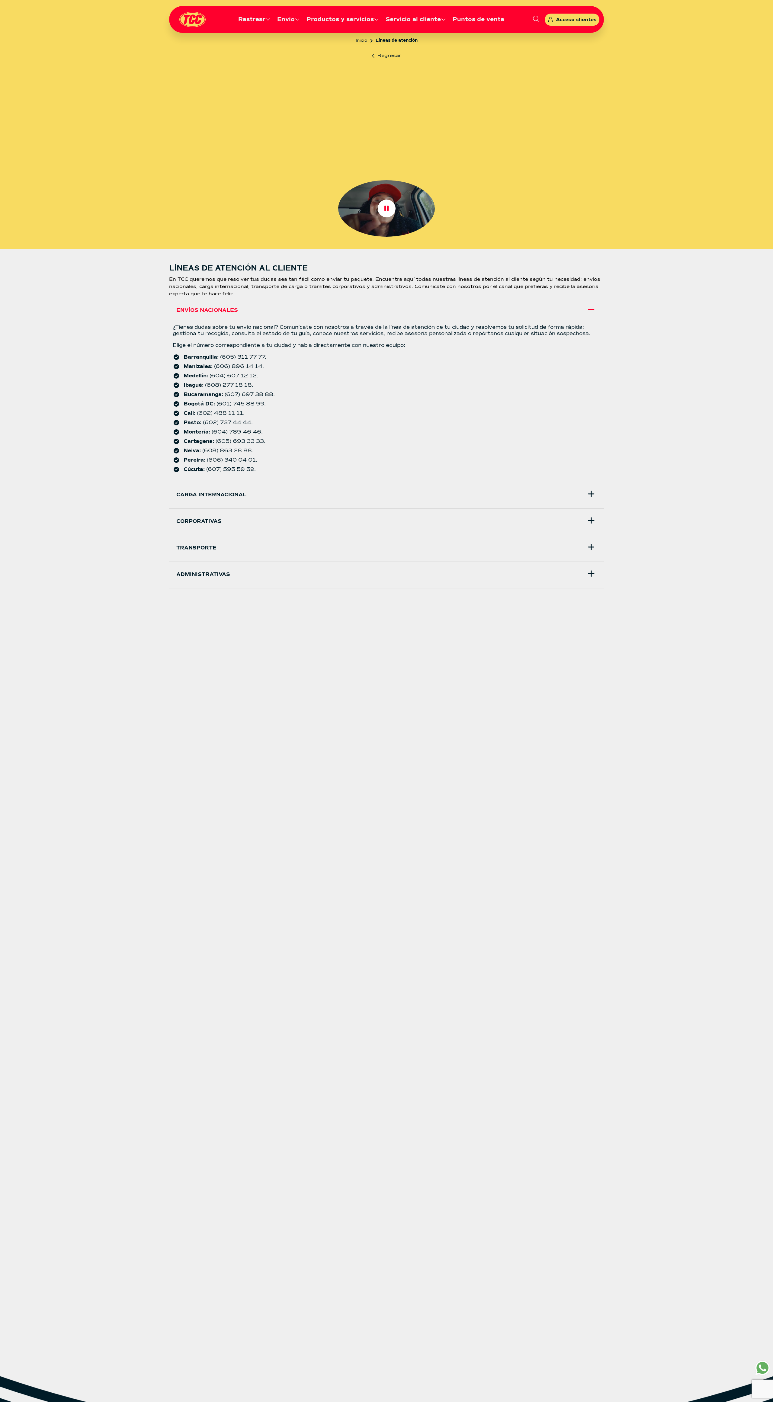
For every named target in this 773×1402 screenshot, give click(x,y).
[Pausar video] (386, 208)
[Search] (536, 19)
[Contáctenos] (762, 1367)
